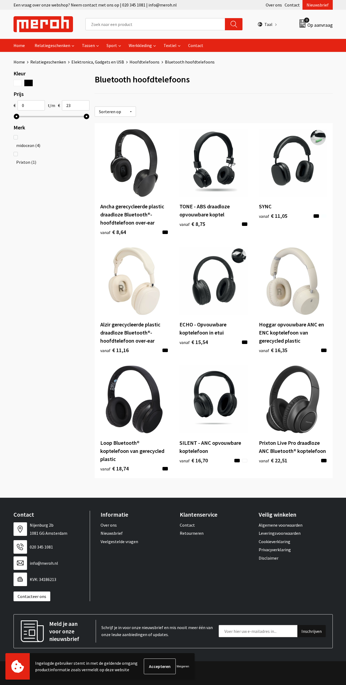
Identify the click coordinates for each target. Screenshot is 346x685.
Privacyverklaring (275, 549)
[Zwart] (28, 83)
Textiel (170, 45)
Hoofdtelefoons (144, 62)
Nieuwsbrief (318, 5)
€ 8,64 (113, 232)
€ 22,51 (273, 460)
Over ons (274, 5)
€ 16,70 (193, 460)
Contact (292, 5)
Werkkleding (140, 45)
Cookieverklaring (274, 541)
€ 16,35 (273, 350)
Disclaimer (268, 558)
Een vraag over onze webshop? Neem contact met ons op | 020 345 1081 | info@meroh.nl (95, 5)
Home (19, 45)
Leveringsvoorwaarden (280, 533)
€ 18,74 (114, 468)
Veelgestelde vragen (119, 541)
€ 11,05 (273, 215)
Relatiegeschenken (52, 45)
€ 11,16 (114, 350)
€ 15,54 (193, 342)
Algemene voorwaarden (280, 525)
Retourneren (192, 533)
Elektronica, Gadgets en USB (97, 62)
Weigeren (183, 666)
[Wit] (17, 83)
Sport (112, 45)
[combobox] (155, 24)
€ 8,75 (192, 223)
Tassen (88, 45)
